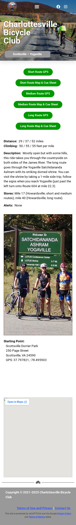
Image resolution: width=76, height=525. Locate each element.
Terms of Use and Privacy (35, 508)
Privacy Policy (64, 513)
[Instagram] (65, 6)
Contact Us (62, 508)
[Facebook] (58, 6)
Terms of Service (37, 517)
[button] (36, 6)
